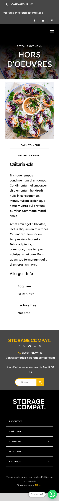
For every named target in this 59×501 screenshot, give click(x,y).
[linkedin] (35, 346)
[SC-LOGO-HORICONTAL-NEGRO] (21, 31)
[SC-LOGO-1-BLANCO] (29, 400)
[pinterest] (40, 346)
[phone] (7, 4)
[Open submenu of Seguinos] (48, 462)
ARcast (38, 485)
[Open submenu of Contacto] (48, 441)
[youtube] (29, 346)
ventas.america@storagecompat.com (30, 357)
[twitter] (43, 20)
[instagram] (52, 20)
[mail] (31, 4)
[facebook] (34, 20)
